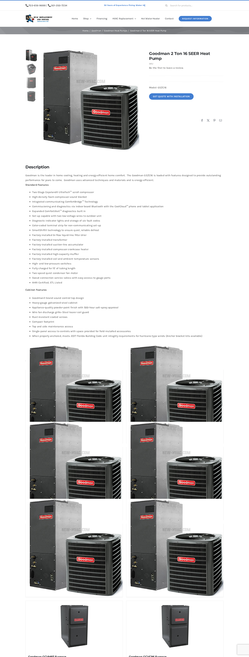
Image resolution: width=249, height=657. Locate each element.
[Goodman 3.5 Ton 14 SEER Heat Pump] (74, 393)
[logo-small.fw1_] (39, 15)
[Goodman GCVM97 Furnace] (74, 626)
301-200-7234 (59, 5)
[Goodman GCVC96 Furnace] (174, 626)
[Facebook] (202, 120)
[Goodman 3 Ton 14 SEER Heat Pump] (174, 470)
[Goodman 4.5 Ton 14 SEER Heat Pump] (174, 393)
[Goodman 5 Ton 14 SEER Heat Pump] (74, 470)
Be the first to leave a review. (166, 67)
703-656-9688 (37, 5)
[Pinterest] (214, 120)
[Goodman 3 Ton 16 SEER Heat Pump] (74, 547)
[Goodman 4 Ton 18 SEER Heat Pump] (174, 547)
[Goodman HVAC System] (89, 100)
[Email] (220, 120)
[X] (208, 120)
